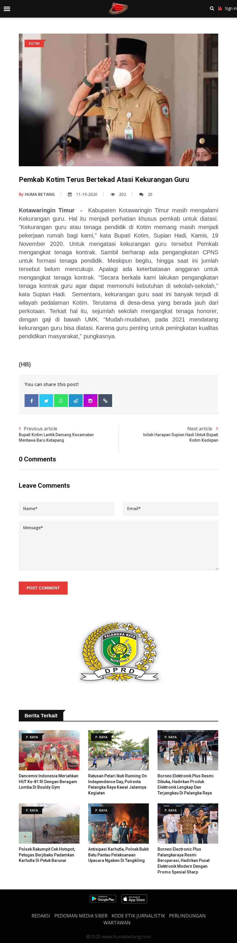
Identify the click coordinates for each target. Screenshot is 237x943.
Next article (180, 434)
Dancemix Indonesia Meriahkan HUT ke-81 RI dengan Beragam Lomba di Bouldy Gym (48, 782)
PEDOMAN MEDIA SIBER (81, 916)
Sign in (231, 8)
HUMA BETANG (37, 194)
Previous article (56, 434)
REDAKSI (41, 916)
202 (122, 194)
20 (150, 194)
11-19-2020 (86, 194)
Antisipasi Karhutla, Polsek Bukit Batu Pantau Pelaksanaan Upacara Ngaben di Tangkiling (118, 855)
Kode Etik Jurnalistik (138, 916)
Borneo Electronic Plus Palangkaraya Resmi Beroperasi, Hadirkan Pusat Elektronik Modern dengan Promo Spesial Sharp (184, 860)
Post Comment (43, 588)
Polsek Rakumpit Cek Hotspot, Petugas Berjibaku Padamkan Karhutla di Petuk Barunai (47, 855)
